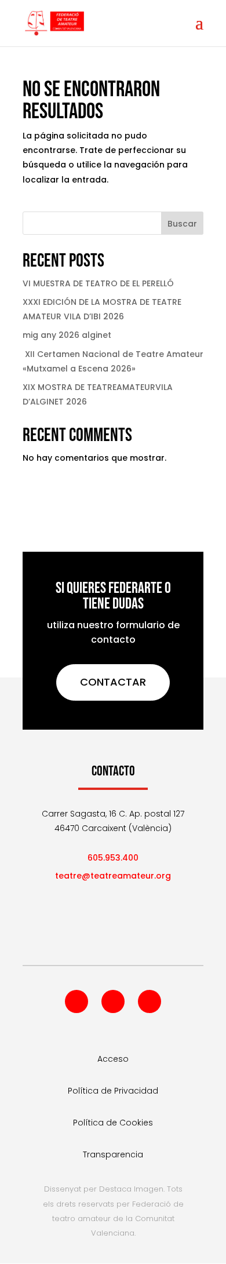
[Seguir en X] (113, 1001)
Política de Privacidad (113, 1091)
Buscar (182, 224)
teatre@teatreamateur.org (113, 875)
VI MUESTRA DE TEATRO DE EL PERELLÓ (98, 283)
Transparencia (113, 1154)
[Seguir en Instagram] (149, 1001)
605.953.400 (113, 858)
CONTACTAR (113, 682)
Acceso (113, 1059)
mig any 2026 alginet (67, 335)
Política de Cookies (113, 1122)
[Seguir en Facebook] (76, 1001)
